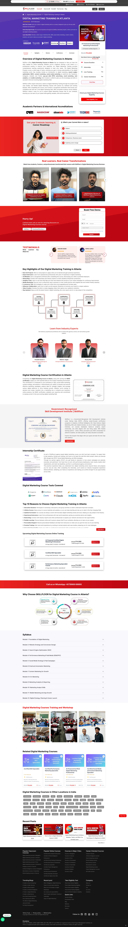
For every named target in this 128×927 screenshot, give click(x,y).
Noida (92, 803)
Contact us (88, 885)
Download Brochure (38, 229)
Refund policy (47, 913)
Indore (61, 810)
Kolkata (48, 803)
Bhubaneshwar (68, 796)
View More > (101, 842)
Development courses (91, 864)
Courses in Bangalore (70, 853)
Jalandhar (45, 810)
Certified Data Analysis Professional (52, 853)
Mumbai (71, 803)
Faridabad (50, 800)
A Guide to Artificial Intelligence (30, 889)
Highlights (37, 53)
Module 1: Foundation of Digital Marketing (36, 639)
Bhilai (53, 796)
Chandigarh (78, 796)
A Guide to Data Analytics (28, 887)
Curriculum (71, 53)
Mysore (78, 803)
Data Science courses (91, 862)
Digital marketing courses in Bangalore (31, 855)
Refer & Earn (70, 4)
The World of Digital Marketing (30, 900)
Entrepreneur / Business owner (73, 138)
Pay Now (62, 43)
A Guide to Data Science (28, 894)
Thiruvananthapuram (72, 807)
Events (53, 9)
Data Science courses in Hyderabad (31, 871)
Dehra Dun (36, 800)
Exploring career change (71, 142)
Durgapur (68, 810)
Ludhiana (55, 814)
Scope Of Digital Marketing (50, 898)
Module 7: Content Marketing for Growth (36, 671)
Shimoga (49, 807)
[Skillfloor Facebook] (82, 914)
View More (101, 529)
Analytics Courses (90, 853)
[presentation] (22, 180)
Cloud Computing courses (92, 858)
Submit (91, 234)
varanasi (63, 814)
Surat (55, 807)
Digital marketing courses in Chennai (31, 857)
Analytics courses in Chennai (29, 866)
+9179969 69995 (73, 584)
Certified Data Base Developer (51, 873)
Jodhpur (54, 810)
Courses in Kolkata (69, 869)
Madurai (64, 803)
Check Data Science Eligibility (71, 883)
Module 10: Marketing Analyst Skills (34, 687)
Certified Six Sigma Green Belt (51, 875)
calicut (40, 814)
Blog (66, 8)
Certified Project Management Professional (51, 868)
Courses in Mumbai (69, 867)
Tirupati (93, 807)
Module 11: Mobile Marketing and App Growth (37, 693)
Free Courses (60, 8)
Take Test (122, 815)
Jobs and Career (26, 903)
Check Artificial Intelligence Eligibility (73, 891)
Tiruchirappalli (84, 807)
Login (94, 9)
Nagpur (85, 803)
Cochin (93, 796)
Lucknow (56, 803)
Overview (25, 53)
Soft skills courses (90, 871)
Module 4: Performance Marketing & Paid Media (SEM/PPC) (42, 655)
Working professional (71, 133)
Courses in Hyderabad (70, 864)
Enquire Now (101, 4)
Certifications (59, 53)
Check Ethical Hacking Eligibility (72, 889)
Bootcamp (67, 906)
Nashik (47, 814)
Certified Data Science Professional (52, 862)
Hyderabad (99, 800)
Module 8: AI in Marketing (31, 677)
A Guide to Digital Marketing (29, 891)
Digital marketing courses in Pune (30, 862)
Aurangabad (37, 796)
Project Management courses (93, 869)
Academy (88, 891)
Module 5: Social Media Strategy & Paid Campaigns (39, 661)
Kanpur (32, 803)
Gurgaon (83, 800)
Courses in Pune (69, 858)
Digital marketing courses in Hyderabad (32, 859)
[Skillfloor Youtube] (97, 914)
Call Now (26, 229)
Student (67, 128)
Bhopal (59, 796)
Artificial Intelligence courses (92, 855)
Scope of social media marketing (51, 885)
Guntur (75, 800)
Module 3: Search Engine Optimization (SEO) (37, 650)
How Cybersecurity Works (29, 898)
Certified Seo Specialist (49, 864)
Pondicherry (27, 807)
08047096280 (91, 4)
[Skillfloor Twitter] (89, 914)
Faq (87, 887)
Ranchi (41, 807)
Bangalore (45, 796)
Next (86, 150)
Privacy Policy (101, 231)
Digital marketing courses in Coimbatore (32, 864)
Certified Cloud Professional (50, 871)
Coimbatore (27, 800)
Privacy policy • (38, 913)
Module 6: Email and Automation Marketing (36, 666)
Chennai (87, 796)
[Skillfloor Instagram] (93, 914)
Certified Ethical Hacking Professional (52, 860)
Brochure (54, 43)
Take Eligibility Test (92, 99)
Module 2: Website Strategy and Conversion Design (39, 645)
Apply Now (70, 441)
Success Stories (68, 897)
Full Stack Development (28, 905)
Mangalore (78, 814)
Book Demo (81, 4)
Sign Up (102, 9)
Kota (93, 810)
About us (88, 883)
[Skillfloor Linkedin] (85, 914)
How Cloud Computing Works (29, 896)
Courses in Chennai (69, 855)
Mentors (48, 53)
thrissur (70, 814)
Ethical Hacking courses (91, 860)
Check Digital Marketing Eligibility (72, 885)
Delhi (43, 800)
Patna (98, 803)
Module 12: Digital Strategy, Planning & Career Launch (40, 698)
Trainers (67, 908)
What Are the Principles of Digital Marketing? (51, 888)
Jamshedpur (77, 810)
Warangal (37, 810)
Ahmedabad (27, 796)
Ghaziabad (59, 800)
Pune (35, 807)
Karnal (99, 810)
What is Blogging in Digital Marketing (52, 883)
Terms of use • (27, 913)
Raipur (85, 814)
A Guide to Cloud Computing (29, 883)
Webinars (67, 903)
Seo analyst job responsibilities (51, 891)
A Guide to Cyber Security (29, 885)
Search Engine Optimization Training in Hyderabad (53, 895)
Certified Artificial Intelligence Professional (50, 857)
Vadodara (100, 807)
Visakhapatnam (28, 810)
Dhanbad (86, 810)
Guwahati (91, 800)
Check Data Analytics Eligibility (72, 887)
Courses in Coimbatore (70, 862)
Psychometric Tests (69, 899)
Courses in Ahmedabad (70, 860)
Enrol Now (92, 82)
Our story (88, 889)
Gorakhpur (68, 800)
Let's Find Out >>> (52, 138)
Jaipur (25, 803)
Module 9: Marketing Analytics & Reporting (36, 682)
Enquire (69, 43)
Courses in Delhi (68, 871)
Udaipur (26, 814)
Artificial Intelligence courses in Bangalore (32, 868)
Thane (61, 807)
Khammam (40, 803)
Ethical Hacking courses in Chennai (31, 873)
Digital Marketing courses (92, 867)
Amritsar (34, 814)
